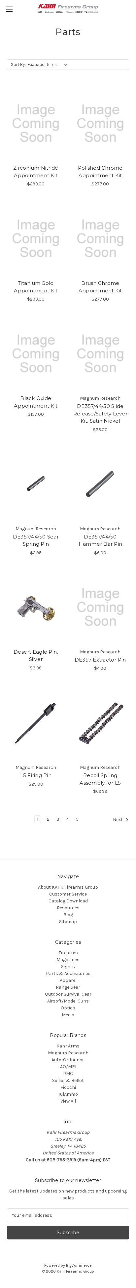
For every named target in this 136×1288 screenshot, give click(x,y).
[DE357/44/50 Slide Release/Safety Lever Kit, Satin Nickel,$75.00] (100, 353)
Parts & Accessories (68, 973)
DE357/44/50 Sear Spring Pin (36, 540)
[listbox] (49, 65)
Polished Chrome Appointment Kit (100, 172)
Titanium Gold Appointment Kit (35, 287)
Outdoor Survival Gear (68, 994)
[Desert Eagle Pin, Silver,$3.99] (36, 607)
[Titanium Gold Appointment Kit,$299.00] (36, 238)
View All (68, 1101)
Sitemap (68, 921)
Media (68, 1015)
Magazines (68, 959)
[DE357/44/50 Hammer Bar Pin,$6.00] (100, 484)
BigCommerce (79, 1265)
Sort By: (18, 64)
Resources (68, 908)
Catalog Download (68, 901)
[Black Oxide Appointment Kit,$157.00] (36, 353)
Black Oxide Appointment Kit (35, 402)
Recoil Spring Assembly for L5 (100, 779)
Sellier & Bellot (68, 1080)
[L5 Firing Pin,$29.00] (36, 722)
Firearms (68, 953)
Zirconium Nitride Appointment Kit (35, 172)
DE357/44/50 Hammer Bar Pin (100, 540)
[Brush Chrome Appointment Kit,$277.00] (100, 238)
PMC (68, 1073)
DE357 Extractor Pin (100, 660)
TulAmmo (68, 1094)
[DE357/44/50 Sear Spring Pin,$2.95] (36, 484)
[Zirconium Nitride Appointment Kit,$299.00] (36, 123)
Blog (68, 915)
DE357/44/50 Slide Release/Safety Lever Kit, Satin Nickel (100, 413)
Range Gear (68, 987)
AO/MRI (68, 1066)
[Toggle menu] (9, 9)
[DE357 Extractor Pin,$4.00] (100, 607)
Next (118, 820)
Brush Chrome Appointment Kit (100, 287)
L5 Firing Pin (35, 775)
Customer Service (68, 894)
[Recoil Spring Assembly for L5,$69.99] (100, 722)
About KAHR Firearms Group (68, 887)
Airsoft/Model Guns (68, 1001)
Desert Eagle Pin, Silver (36, 656)
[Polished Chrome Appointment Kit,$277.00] (100, 123)
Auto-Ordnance (68, 1060)
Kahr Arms (68, 1046)
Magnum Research (68, 1053)
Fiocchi (68, 1087)
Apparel (68, 980)
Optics (68, 1008)
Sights (68, 966)
